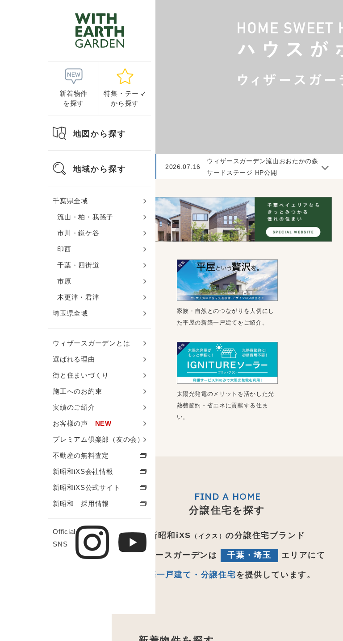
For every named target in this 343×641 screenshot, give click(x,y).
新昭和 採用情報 (81, 503)
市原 (64, 281)
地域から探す (99, 168)
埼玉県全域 (70, 313)
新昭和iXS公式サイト (86, 487)
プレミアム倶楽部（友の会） (98, 439)
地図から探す (99, 133)
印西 (64, 249)
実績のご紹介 (74, 407)
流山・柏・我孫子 (85, 217)
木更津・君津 (78, 297)
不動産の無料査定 (81, 455)
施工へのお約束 (77, 391)
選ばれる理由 (74, 359)
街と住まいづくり (81, 375)
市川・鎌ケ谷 (78, 233)
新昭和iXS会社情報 (83, 471)
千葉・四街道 (78, 265)
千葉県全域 (70, 201)
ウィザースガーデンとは (91, 343)
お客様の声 (82, 423)
